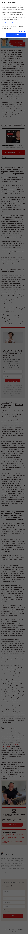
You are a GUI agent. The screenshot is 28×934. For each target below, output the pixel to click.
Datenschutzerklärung (10, 22)
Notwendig (5, 26)
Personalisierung (7, 28)
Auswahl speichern (21, 31)
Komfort (21, 26)
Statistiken (13, 26)
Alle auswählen (16, 34)
